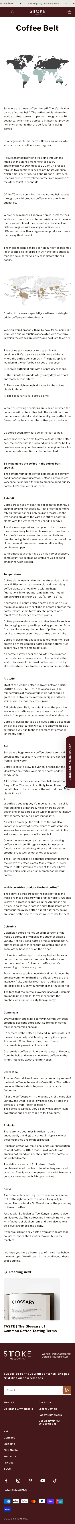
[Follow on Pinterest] (30, 1480)
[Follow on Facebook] (6, 1480)
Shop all (9, 1402)
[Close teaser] (66, 788)
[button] (70, 762)
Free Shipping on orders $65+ (39, 3)
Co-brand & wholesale (18, 1408)
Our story (44, 1402)
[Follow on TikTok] (54, 1480)
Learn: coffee (47, 1408)
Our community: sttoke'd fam (49, 1422)
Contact (9, 1437)
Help (7, 1431)
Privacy (8, 1462)
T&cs (7, 1468)
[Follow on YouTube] (42, 1480)
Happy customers (50, 1415)
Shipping (9, 1444)
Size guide (11, 1450)
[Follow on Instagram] (18, 1480)
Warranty (10, 1456)
